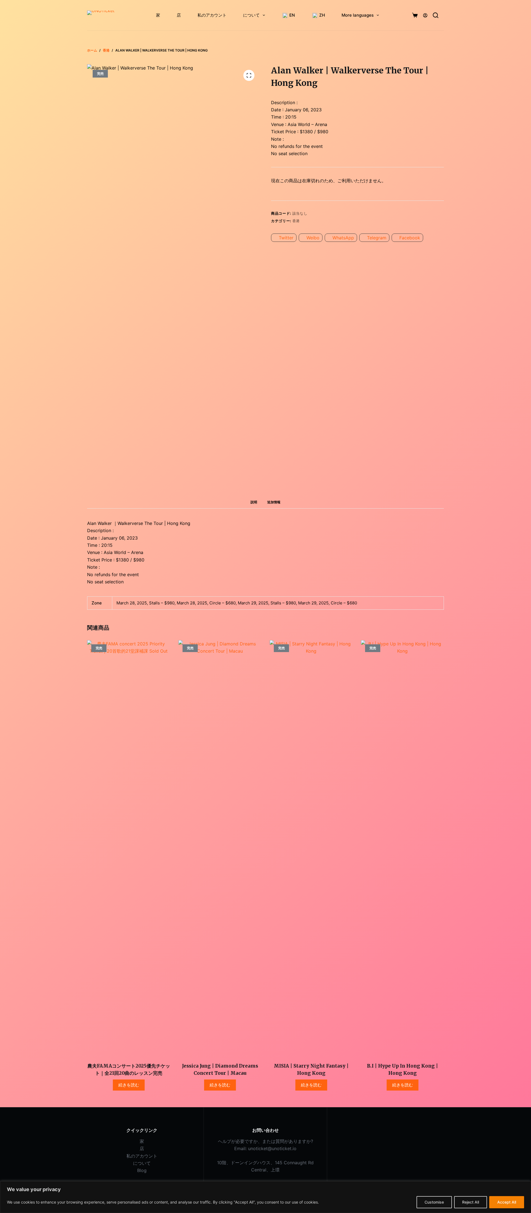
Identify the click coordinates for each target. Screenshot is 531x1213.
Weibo (312, 237)
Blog (142, 1170)
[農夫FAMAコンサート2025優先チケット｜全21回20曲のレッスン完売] (128, 848)
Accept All (506, 1202)
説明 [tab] (254, 502)
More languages (358, 15)
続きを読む (128, 1085)
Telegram (376, 237)
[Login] (425, 15)
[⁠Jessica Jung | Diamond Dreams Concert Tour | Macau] (219, 848)
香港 (296, 221)
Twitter (286, 237)
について (251, 15)
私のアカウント (212, 15)
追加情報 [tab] (273, 502)
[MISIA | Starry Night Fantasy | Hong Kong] (311, 848)
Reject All (470, 1202)
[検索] (435, 15)
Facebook (409, 237)
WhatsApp (343, 237)
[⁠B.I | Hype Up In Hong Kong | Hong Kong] (402, 848)
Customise (434, 1202)
